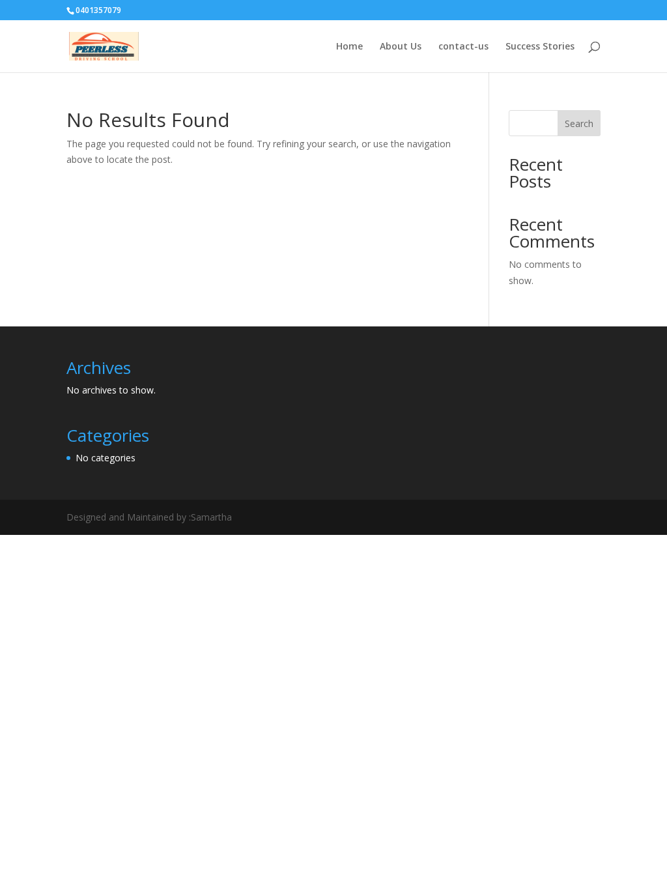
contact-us (463, 47)
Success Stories (540, 47)
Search (579, 123)
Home (349, 47)
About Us (400, 47)
